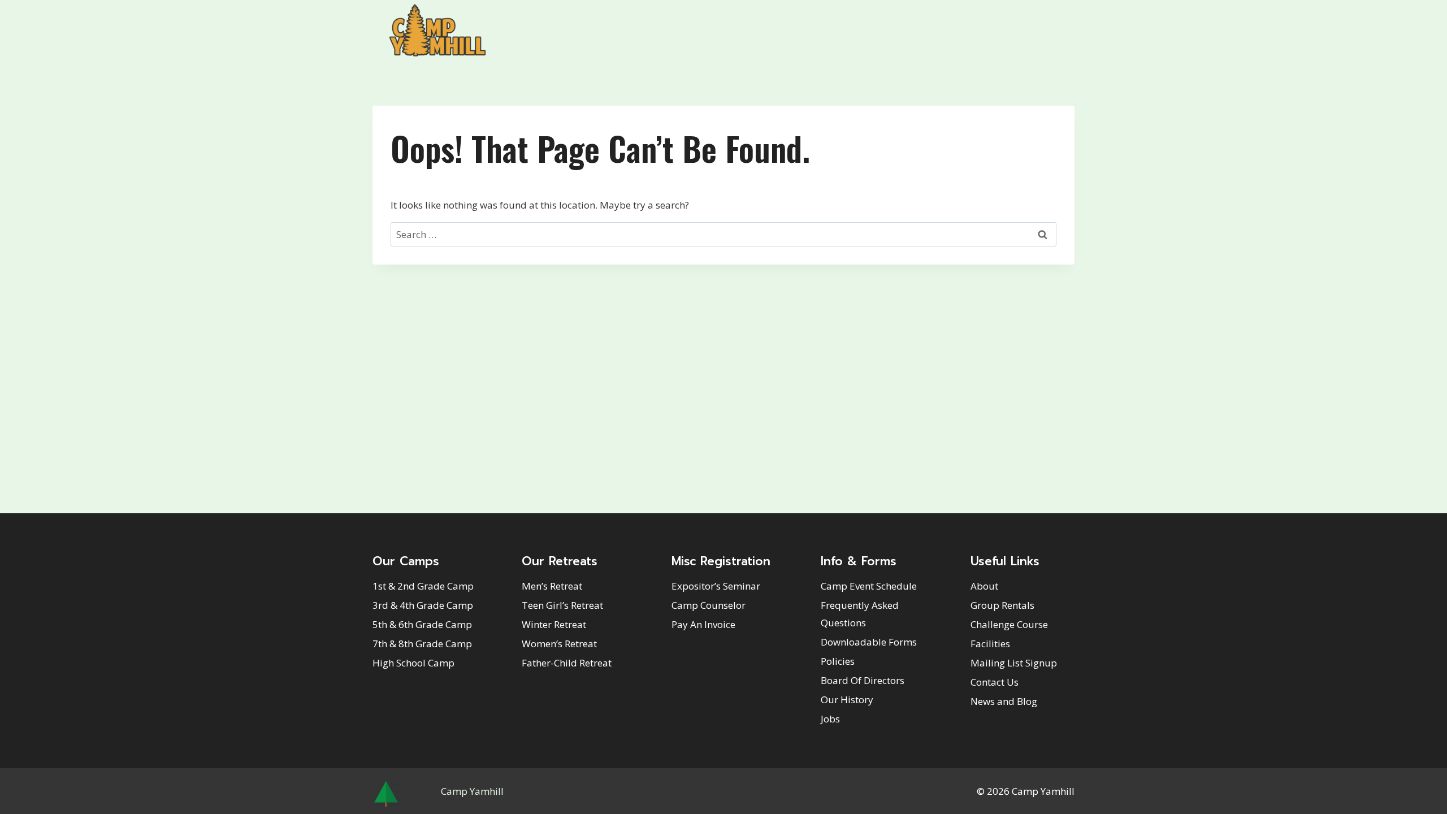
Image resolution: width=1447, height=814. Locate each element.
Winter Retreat (554, 624)
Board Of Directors (862, 680)
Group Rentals (1002, 605)
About (984, 585)
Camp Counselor (708, 605)
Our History (847, 699)
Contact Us (995, 682)
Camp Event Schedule (869, 585)
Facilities (990, 643)
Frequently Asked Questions (860, 614)
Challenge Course (1009, 624)
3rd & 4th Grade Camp (422, 605)
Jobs (830, 718)
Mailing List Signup (1014, 662)
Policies (838, 661)
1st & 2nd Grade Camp (423, 585)
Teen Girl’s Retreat (562, 605)
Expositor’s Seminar (715, 585)
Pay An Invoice (703, 624)
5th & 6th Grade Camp (422, 624)
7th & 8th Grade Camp (422, 643)
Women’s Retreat (559, 643)
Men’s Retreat (552, 585)
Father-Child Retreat (567, 662)
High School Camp (413, 662)
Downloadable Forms (869, 641)
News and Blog (1004, 701)
